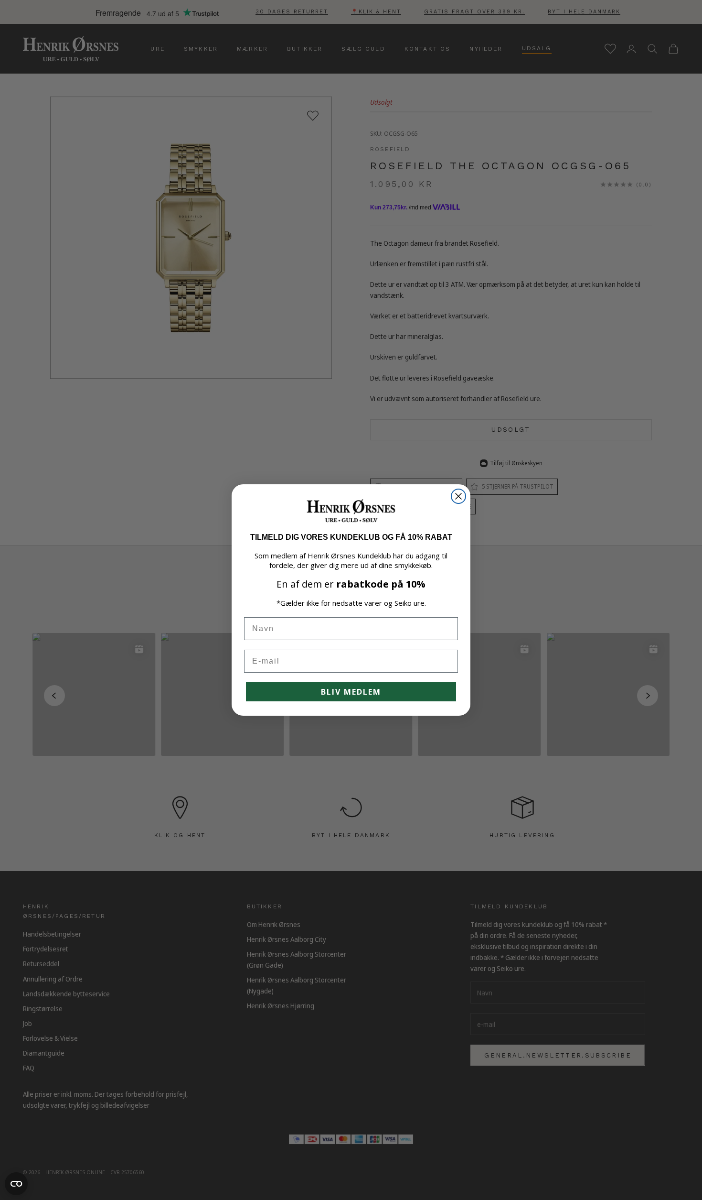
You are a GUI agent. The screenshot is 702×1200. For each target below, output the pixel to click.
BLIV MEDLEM (351, 692)
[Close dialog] (458, 496)
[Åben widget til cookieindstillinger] (16, 1183)
